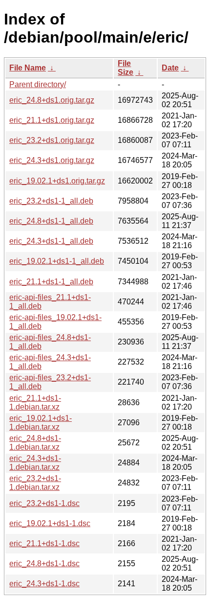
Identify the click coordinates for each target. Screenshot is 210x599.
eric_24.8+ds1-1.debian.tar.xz (35, 442)
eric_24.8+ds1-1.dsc (44, 563)
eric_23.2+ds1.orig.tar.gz (51, 140)
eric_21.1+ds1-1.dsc (44, 543)
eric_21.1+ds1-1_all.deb (51, 281)
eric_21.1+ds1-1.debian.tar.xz (35, 402)
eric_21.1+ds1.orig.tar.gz (51, 120)
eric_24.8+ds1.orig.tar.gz (51, 100)
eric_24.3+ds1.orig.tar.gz (51, 160)
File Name (27, 68)
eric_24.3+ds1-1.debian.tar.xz (35, 462)
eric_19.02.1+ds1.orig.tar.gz (57, 181)
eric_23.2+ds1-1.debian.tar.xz (35, 482)
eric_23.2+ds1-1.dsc (44, 503)
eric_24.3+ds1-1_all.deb (51, 241)
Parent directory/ (37, 84)
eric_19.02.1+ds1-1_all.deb (56, 261)
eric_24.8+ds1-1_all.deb (51, 221)
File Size (125, 67)
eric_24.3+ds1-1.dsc (44, 583)
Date (170, 68)
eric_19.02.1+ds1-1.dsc (49, 523)
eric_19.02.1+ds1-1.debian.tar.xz (40, 422)
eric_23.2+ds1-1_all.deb (51, 201)
